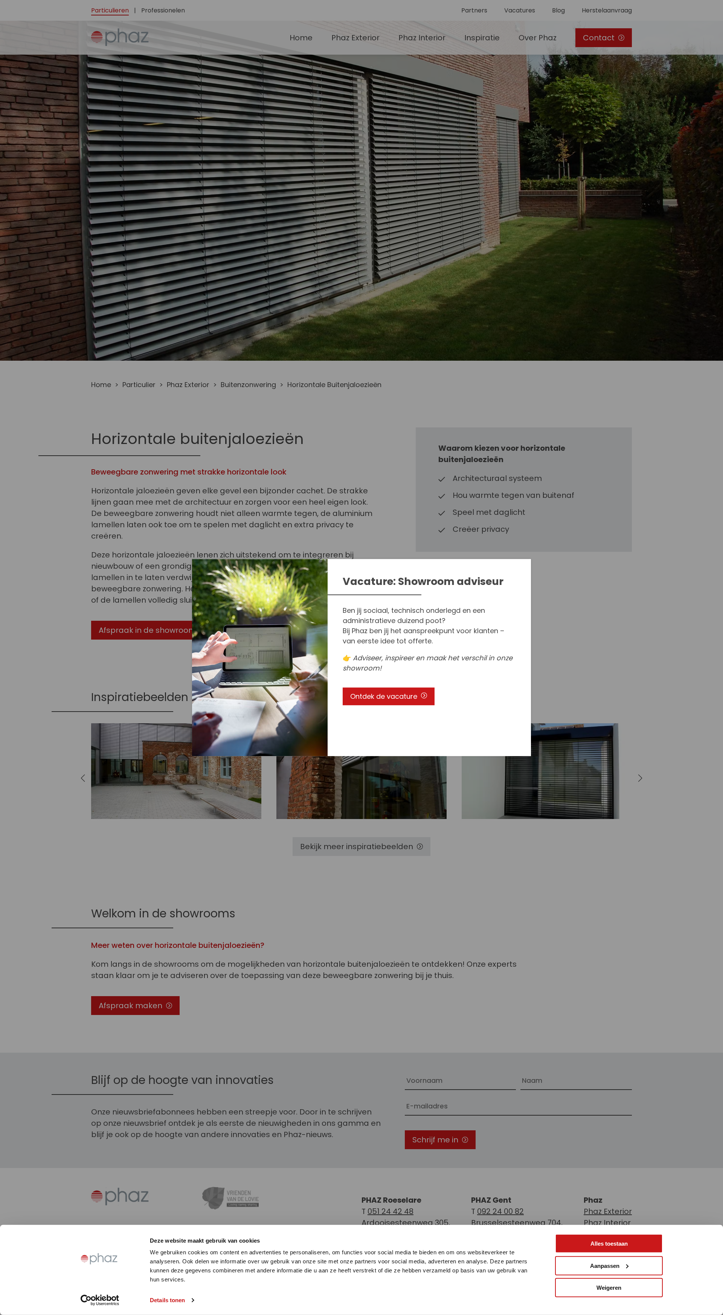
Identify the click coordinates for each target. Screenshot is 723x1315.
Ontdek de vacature (383, 696)
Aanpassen (604, 1265)
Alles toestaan (609, 1243)
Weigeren (608, 1287)
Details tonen (167, 1300)
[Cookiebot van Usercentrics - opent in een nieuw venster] (100, 1300)
